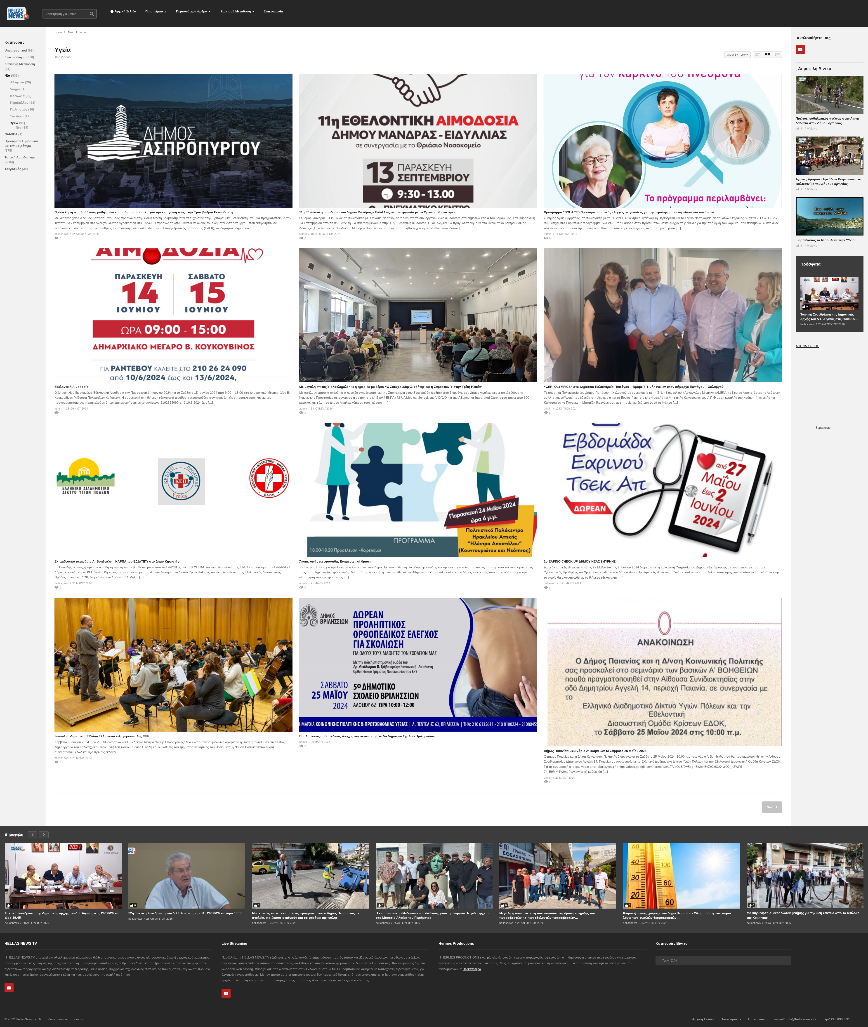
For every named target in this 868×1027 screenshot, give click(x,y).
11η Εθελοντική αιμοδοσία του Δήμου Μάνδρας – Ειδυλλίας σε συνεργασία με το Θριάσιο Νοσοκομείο (377, 212)
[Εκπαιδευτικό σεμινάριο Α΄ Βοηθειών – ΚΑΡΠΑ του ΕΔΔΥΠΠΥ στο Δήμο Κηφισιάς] (173, 490)
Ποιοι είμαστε (155, 11)
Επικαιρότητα (15, 57)
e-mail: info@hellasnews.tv (795, 1019)
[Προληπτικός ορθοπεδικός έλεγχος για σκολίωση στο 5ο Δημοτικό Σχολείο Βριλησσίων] (418, 665)
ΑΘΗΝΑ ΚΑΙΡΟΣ (807, 346)
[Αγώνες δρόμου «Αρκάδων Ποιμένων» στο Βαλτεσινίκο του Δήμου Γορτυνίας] (829, 156)
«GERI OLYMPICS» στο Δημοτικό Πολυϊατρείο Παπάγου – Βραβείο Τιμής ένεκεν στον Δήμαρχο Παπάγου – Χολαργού (634, 387)
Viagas (15, 89)
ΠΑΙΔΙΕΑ (11, 134)
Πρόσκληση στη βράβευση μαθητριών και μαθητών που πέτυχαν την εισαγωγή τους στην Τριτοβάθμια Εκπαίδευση (143, 212)
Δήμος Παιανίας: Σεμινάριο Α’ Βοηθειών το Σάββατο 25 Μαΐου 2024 (595, 751)
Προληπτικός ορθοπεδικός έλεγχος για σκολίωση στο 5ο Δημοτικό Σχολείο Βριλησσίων (367, 736)
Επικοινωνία (273, 11)
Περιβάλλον (19, 102)
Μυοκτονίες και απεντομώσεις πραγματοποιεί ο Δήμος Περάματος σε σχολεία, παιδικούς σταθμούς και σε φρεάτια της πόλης (305, 915)
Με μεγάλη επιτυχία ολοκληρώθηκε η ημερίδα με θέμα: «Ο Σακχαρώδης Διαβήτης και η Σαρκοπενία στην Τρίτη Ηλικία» (391, 387)
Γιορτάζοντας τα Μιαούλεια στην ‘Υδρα (825, 240)
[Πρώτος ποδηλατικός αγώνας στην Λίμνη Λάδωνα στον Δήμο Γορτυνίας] (829, 95)
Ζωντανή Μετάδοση (235, 11)
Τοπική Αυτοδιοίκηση (21, 157)
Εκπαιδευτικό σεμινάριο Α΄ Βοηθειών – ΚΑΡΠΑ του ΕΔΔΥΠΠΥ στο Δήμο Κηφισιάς (116, 561)
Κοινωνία (18, 96)
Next (771, 807)
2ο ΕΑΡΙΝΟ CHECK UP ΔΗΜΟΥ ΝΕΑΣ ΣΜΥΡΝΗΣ (580, 561)
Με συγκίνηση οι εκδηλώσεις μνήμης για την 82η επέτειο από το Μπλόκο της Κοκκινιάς (803, 915)
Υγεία (14, 123)
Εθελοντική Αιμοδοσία (71, 387)
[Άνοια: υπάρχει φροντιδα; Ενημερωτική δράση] (418, 490)
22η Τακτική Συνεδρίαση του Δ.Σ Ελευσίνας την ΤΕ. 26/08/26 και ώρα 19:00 (185, 913)
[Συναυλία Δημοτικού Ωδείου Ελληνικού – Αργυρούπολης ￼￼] (173, 665)
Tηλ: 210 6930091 (836, 1019)
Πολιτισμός (19, 109)
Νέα (8, 75)
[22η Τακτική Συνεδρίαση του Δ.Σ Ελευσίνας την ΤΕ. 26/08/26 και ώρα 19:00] (186, 876)
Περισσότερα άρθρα (191, 11)
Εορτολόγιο (823, 427)
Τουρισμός (13, 169)
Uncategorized (16, 50)
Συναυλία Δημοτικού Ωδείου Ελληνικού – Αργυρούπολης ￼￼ (101, 736)
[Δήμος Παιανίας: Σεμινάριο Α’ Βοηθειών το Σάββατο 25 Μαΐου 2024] (663, 672)
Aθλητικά (17, 82)
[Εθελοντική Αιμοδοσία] (173, 315)
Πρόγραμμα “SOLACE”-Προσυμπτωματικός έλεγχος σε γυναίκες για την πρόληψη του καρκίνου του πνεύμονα (629, 212)
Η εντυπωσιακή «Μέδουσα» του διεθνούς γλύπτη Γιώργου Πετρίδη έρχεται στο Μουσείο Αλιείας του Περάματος (433, 915)
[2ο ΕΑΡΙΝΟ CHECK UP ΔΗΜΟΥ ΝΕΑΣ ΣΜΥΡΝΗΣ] (663, 490)
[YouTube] (800, 49)
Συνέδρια (17, 116)
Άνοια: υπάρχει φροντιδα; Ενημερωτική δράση (335, 561)
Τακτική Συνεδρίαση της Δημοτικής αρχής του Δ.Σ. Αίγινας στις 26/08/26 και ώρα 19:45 (827, 317)
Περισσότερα (472, 969)
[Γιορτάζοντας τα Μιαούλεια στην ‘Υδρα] (829, 216)
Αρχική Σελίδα (125, 11)
